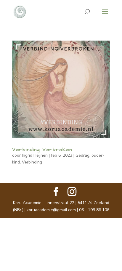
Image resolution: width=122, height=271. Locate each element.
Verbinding (32, 162)
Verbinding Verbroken (42, 149)
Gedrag (82, 155)
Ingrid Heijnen (35, 155)
